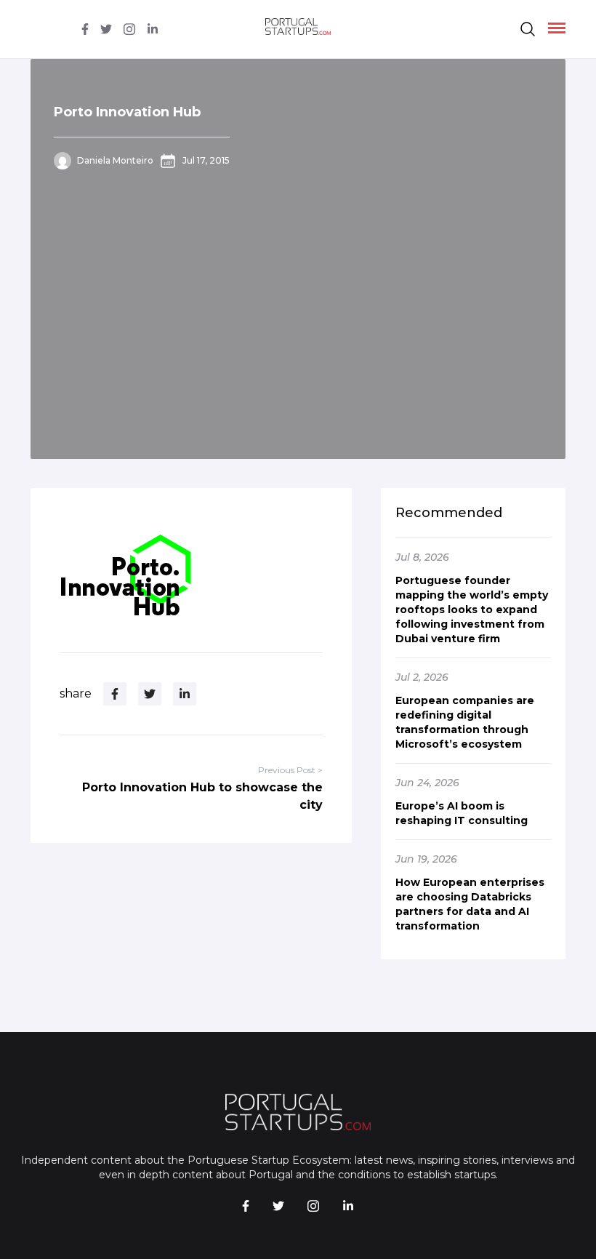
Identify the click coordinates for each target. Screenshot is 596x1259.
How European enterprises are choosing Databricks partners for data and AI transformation (469, 904)
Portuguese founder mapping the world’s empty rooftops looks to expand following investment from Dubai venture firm (471, 609)
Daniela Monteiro (115, 160)
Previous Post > (290, 769)
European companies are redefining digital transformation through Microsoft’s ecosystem (464, 722)
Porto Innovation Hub (127, 112)
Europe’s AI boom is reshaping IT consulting (461, 813)
